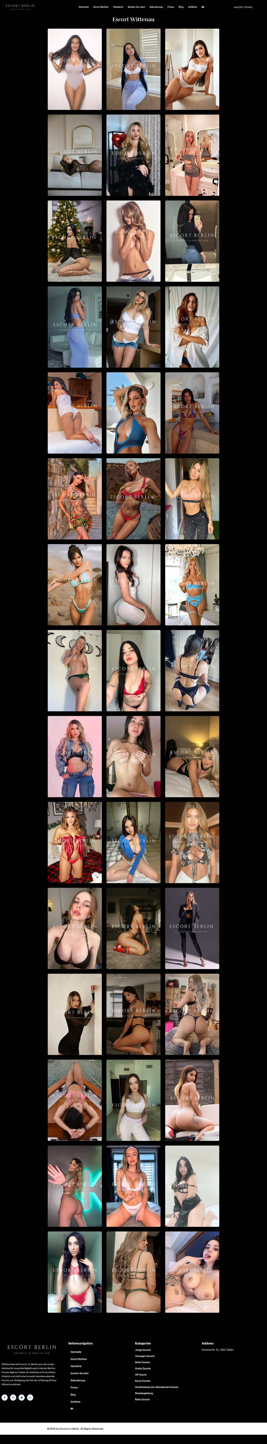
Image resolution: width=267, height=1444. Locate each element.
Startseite (84, 7)
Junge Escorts (143, 1349)
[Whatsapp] (30, 1397)
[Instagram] (13, 1397)
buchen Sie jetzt (136, 7)
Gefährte (192, 7)
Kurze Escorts (142, 1380)
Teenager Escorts (145, 1356)
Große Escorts (143, 1368)
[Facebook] (5, 1397)
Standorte (118, 7)
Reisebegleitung (144, 1393)
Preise (170, 7)
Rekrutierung (156, 7)
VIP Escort (140, 1374)
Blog (181, 7)
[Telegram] (22, 1397)
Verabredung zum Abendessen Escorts (156, 1387)
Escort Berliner (100, 7)
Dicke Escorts (142, 1362)
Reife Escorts (142, 1399)
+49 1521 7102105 (242, 7)
